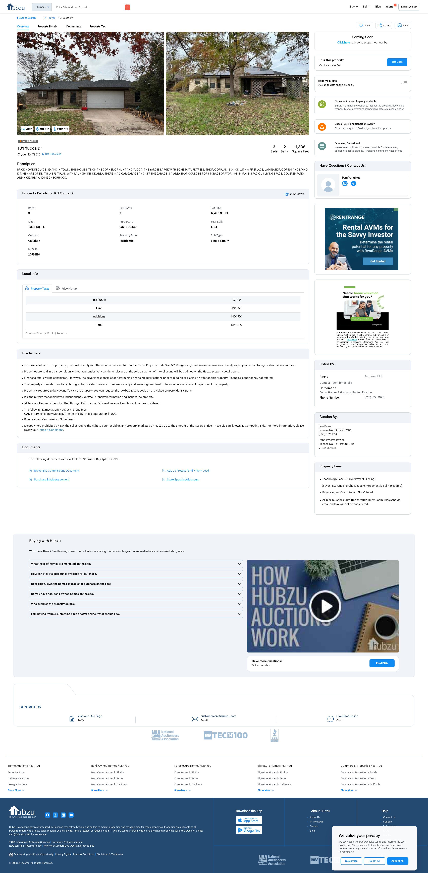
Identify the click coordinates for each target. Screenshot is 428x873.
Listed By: (327, 364)
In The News (316, 822)
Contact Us (389, 817)
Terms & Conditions (83, 854)
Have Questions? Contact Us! (342, 165)
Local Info (30, 274)
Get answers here (261, 665)
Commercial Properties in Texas (358, 778)
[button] (26, 18)
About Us (315, 817)
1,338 (300, 147)
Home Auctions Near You (24, 766)
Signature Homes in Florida (273, 772)
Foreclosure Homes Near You (192, 766)
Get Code (397, 62)
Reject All (374, 861)
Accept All (397, 861)
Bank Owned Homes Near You (110, 766)
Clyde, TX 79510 (39, 154)
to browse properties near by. (362, 42)
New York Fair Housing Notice (25, 846)
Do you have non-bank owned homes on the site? (62, 594)
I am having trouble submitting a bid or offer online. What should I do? (75, 614)
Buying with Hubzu (45, 541)
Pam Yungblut (373, 376)
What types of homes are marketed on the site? (61, 564)
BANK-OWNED (29, 141)
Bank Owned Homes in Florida (108, 772)
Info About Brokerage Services (29, 842)
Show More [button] (14, 790)
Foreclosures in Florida (186, 772)
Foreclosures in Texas (186, 778)
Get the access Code (330, 65)
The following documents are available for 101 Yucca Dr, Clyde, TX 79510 (74, 459)
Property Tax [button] (97, 26)
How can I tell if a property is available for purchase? (64, 574)
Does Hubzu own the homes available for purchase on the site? (71, 584)
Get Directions (52, 154)
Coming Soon (362, 37)
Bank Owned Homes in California (109, 784)
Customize (351, 861)
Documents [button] (73, 26)
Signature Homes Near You (275, 766)
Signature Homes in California (274, 784)
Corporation (328, 388)
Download (352, 340)
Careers (314, 826)
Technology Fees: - (348, 479)
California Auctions (18, 778)
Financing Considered (347, 143)
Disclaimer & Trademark (109, 854)
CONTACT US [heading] (30, 706)
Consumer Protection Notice (67, 842)
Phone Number (330, 397)
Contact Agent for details (336, 382)
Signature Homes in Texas (272, 778)
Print (405, 26)
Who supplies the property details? (53, 604)
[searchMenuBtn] (127, 7)
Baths (285, 151)
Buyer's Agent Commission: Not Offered (347, 492)
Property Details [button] (48, 26)
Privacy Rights (63, 854)
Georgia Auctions (17, 784)
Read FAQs (382, 663)
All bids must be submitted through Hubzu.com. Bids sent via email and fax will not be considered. (361, 502)
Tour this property (331, 60)
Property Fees (330, 466)
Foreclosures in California (188, 784)
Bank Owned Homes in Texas (107, 778)
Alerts (390, 6)
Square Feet (300, 151)
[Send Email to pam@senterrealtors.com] (345, 183)
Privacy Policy (346, 852)
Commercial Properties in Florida (359, 772)
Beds (274, 151)
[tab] (37, 289)
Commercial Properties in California (360, 784)
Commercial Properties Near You (361, 766)
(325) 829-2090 (374, 397)
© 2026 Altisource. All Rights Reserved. (31, 863)
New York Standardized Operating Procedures (69, 846)
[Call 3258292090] (353, 183)
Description (26, 164)
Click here (343, 42)
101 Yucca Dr (30, 148)
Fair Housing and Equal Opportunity (33, 854)
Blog (378, 6)
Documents (31, 447)
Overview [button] (23, 26)
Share (386, 26)
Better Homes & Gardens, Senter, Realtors (346, 392)
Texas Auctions (16, 772)
